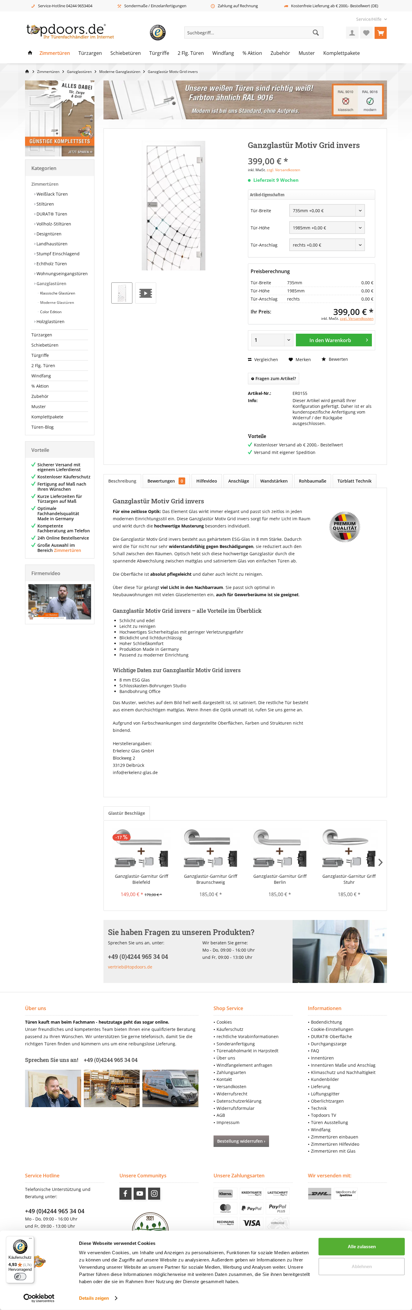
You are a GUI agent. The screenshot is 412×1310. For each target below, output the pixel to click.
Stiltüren (44, 204)
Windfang (41, 376)
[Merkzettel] (366, 33)
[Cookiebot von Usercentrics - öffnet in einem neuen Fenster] (39, 1298)
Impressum (228, 1122)
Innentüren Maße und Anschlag (343, 1065)
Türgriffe (40, 355)
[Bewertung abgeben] (311, 153)
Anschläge (238, 481)
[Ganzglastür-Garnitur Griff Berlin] (280, 849)
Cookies (224, 1022)
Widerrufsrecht (232, 1094)
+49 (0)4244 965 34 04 (54, 1211)
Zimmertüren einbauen (334, 1137)
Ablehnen (362, 1266)
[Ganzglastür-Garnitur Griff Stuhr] (349, 849)
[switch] (20, 1276)
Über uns (226, 1058)
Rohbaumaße (312, 481)
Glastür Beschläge (126, 813)
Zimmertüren (45, 184)
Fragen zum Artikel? (275, 378)
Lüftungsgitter (325, 1094)
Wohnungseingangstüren (61, 273)
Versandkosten (231, 1086)
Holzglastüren (50, 321)
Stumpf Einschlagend (57, 254)
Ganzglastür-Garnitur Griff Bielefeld (141, 879)
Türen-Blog (42, 427)
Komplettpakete (47, 417)
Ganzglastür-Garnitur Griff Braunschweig (210, 879)
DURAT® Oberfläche (331, 1036)
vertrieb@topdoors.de (130, 967)
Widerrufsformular (236, 1108)
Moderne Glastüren (56, 302)
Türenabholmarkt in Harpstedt (247, 1050)
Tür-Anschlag (264, 245)
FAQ (315, 1050)
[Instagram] (154, 1194)
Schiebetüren (45, 345)
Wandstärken (274, 481)
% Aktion (40, 386)
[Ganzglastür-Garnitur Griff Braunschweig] (211, 849)
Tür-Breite (261, 210)
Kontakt (224, 1079)
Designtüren (48, 234)
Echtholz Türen (51, 263)
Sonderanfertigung (236, 1044)
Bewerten (338, 359)
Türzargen (41, 335)
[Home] (30, 53)
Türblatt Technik (355, 481)
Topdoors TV (323, 1115)
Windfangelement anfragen (244, 1065)
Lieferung (320, 1086)
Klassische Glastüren (57, 293)
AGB (221, 1115)
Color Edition (50, 311)
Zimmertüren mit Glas (333, 1151)
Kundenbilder (325, 1079)
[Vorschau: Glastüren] (145, 293)
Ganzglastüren (50, 283)
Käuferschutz (230, 1029)
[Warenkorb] (380, 33)
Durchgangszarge (329, 1044)
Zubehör (40, 396)
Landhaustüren (51, 244)
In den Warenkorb (330, 340)
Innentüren (322, 1058)
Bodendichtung (326, 1022)
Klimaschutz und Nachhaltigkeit (343, 1072)
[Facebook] (125, 1194)
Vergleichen (265, 359)
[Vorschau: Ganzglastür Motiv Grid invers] (121, 293)
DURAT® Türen (51, 214)
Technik (319, 1108)
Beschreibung (122, 481)
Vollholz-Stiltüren (53, 224)
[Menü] (30, 1239)
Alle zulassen (362, 1246)
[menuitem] (369, 19)
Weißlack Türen (51, 194)
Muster (38, 406)
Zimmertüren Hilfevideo (335, 1144)
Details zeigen (94, 1298)
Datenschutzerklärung (239, 1101)
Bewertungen (165, 481)
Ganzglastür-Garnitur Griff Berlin (279, 879)
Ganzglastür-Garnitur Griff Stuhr (349, 879)
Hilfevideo (206, 481)
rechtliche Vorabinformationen (248, 1036)
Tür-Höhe (260, 228)
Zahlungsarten (231, 1072)
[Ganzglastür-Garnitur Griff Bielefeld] (141, 849)
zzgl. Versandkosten (283, 169)
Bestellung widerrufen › (241, 1141)
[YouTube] (140, 1194)
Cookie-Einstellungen (332, 1029)
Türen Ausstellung (329, 1122)
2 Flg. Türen (43, 365)
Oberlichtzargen (327, 1101)
